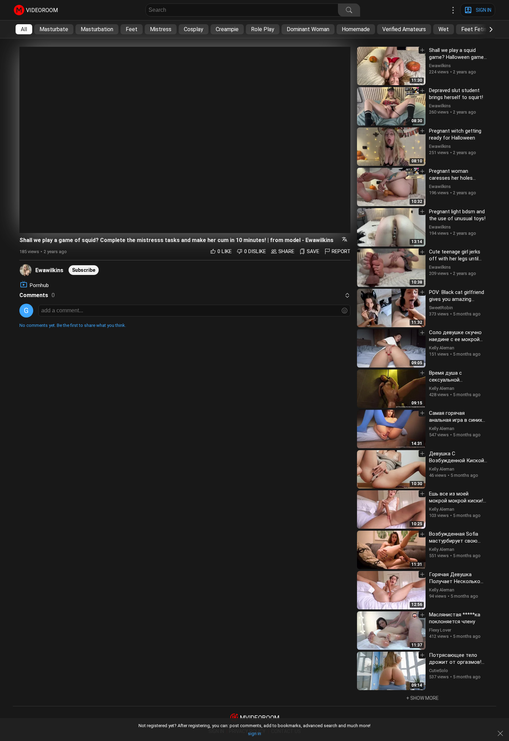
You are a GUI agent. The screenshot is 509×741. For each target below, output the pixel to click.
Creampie (227, 29)
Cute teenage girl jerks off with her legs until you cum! (454, 259)
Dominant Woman (308, 29)
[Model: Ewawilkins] (25, 269)
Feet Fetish (475, 29)
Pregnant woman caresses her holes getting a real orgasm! (454, 178)
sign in (254, 733)
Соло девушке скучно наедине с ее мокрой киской (455, 339)
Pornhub (39, 285)
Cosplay (193, 29)
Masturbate (53, 29)
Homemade (356, 29)
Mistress (160, 29)
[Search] (349, 10)
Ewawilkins (49, 270)
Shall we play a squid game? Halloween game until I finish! (456, 57)
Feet (131, 29)
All (24, 29)
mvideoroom (259, 717)
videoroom (42, 10)
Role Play (262, 29)
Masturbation (97, 29)
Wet (443, 29)
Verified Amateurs (404, 29)
